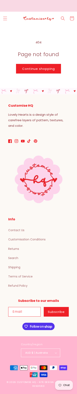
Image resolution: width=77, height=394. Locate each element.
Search (13, 258)
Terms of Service (20, 276)
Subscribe (56, 312)
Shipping (14, 267)
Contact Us (16, 230)
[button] (5, 18)
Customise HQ (26, 382)
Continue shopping (38, 69)
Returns (13, 249)
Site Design (46, 382)
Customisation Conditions (27, 239)
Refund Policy (18, 286)
